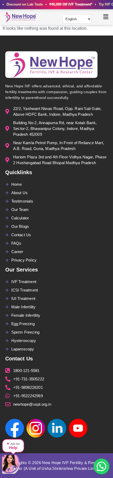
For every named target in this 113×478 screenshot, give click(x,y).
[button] (105, 17)
